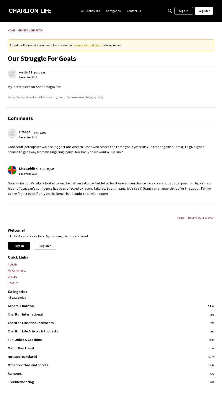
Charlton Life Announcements (111, 323)
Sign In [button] (19, 246)
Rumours (111, 373)
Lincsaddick (28, 168)
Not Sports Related (111, 356)
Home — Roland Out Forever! (195, 218)
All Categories (17, 297)
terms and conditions (87, 45)
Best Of (13, 283)
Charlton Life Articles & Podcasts (111, 331)
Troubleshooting (111, 382)
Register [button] (45, 246)
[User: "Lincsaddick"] (12, 170)
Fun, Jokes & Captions (111, 339)
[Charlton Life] (30, 11)
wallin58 (25, 72)
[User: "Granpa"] (12, 133)
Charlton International (111, 314)
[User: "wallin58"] (12, 74)
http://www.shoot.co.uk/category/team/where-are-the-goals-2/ (55, 97)
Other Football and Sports (111, 365)
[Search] (170, 11)
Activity (13, 264)
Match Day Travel (111, 348)
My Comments (17, 270)
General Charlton (111, 306)
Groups (12, 276)
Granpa (25, 132)
